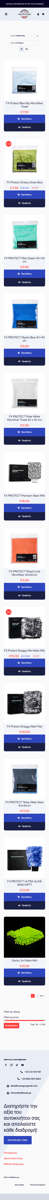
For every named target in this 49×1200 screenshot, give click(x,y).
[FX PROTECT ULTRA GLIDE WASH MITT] (24, 839)
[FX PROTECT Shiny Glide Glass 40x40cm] (24, 760)
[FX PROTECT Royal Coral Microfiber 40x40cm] (24, 529)
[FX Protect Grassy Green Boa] (24, 140)
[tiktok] (17, 1065)
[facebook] (6, 1065)
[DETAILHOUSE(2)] (24, 10)
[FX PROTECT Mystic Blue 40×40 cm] (24, 295)
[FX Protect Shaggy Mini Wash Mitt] (24, 608)
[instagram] (11, 1065)
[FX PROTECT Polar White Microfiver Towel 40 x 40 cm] (24, 374)
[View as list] (26, 49)
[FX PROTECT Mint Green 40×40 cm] (24, 216)
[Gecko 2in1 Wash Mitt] (24, 918)
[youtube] (22, 1065)
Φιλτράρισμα (11, 1025)
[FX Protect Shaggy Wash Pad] (24, 684)
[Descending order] (37, 35)
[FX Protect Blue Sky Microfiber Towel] (24, 61)
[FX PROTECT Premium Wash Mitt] (24, 453)
